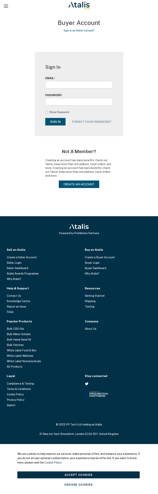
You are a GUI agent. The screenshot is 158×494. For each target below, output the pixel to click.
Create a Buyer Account (100, 257)
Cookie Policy (15, 394)
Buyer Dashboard (95, 268)
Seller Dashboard (17, 268)
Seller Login (14, 262)
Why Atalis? (14, 278)
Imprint (11, 405)
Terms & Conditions (19, 389)
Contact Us (14, 295)
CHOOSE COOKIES (78, 484)
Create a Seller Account (22, 257)
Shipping (90, 301)
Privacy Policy (15, 399)
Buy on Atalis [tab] (94, 249)
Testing (89, 306)
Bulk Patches (15, 345)
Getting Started (94, 295)
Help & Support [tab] (18, 288)
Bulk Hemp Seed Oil (19, 339)
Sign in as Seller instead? (79, 30)
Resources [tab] (92, 288)
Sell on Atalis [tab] (16, 249)
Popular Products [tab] (19, 321)
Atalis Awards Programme (23, 273)
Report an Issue (16, 306)
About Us (90, 328)
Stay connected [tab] (96, 376)
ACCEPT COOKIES (79, 474)
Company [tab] (91, 321)
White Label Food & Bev (21, 350)
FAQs (10, 312)
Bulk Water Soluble (19, 334)
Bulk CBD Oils (15, 328)
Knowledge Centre (18, 301)
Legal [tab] (11, 376)
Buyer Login (92, 262)
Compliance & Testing (20, 383)
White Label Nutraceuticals (24, 361)
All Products (14, 366)
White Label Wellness (20, 355)
